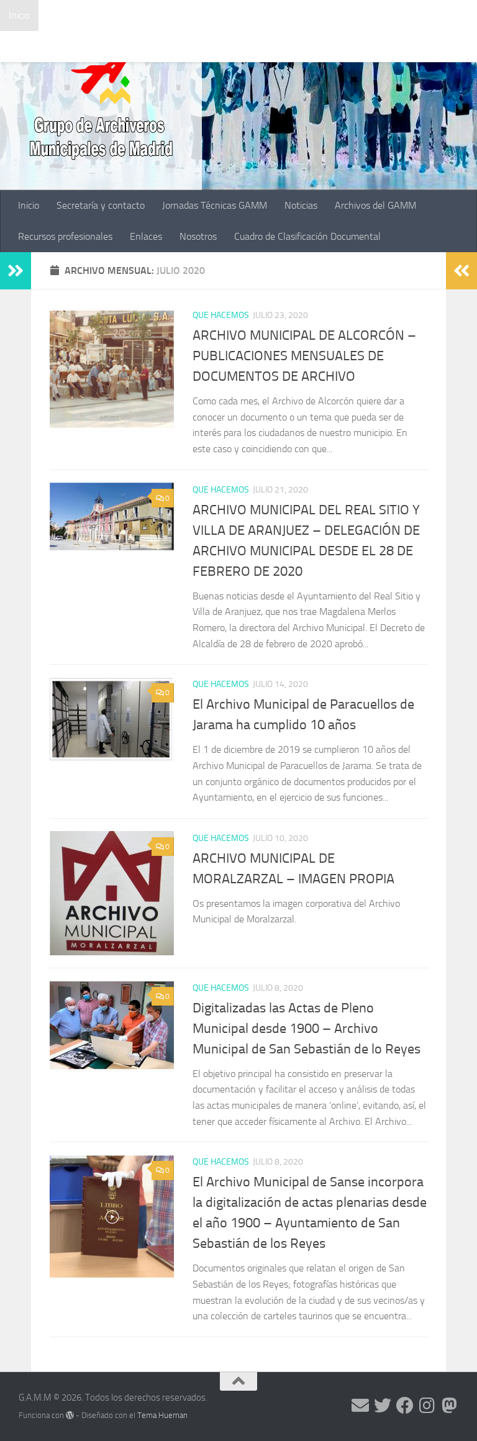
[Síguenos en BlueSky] (449, 1405)
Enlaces (136, 46)
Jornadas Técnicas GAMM (205, 15)
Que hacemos (221, 315)
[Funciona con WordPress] (70, 1415)
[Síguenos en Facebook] (405, 1405)
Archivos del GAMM (366, 15)
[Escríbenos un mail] (360, 1405)
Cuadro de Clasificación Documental (298, 46)
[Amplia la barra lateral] (15, 270)
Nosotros (188, 46)
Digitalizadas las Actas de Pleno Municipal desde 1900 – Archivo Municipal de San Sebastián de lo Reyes (306, 1028)
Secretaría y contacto (91, 15)
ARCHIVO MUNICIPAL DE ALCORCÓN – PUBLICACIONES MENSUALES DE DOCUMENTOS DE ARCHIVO (304, 355)
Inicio (19, 15)
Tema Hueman (162, 1415)
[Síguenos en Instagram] (427, 1405)
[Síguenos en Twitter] (382, 1405)
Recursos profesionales (56, 46)
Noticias (291, 15)
